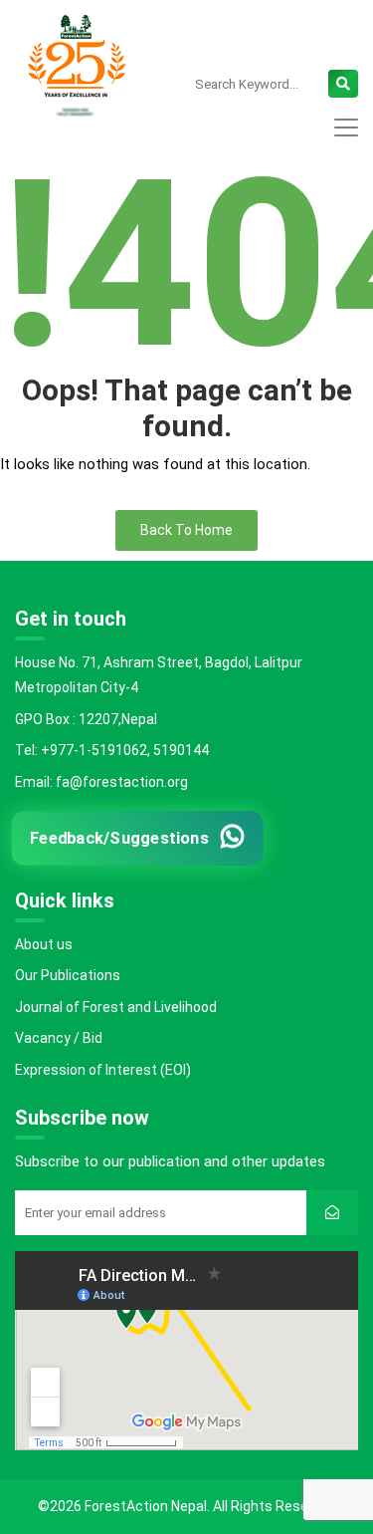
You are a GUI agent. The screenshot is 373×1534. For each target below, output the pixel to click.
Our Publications (67, 975)
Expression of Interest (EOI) (103, 1070)
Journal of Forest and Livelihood (116, 1007)
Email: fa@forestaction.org (101, 782)
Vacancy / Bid (58, 1038)
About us (44, 944)
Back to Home (186, 530)
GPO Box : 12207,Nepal (86, 719)
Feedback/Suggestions (120, 837)
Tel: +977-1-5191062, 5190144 (112, 750)
